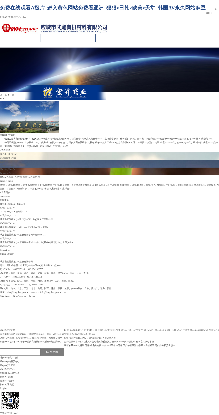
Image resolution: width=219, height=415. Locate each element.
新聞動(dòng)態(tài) (109, 37)
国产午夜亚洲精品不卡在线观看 (138, 345)
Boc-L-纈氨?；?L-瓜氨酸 (151, 185)
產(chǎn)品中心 (81, 37)
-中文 (15, 17)
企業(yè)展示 (137, 37)
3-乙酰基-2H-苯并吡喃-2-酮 (110, 185)
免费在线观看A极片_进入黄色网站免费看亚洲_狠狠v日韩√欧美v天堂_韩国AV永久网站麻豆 (103, 8)
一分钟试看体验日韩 (112, 345)
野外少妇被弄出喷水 (165, 345)
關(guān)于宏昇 (54, 37)
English (3, 388)
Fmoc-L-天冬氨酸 (23, 185)
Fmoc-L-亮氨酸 (7, 185)
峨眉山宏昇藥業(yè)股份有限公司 (212, 6)
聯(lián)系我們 (191, 37)
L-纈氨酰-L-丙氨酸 (13, 188)
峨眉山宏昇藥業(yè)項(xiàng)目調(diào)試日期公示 (24, 227)
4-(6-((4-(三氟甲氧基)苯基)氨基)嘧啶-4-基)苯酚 (46, 188)
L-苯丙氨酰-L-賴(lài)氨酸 (176, 185)
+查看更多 (5, 150)
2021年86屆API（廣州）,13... (14, 211)
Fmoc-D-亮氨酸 (131, 185)
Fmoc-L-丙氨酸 (39, 185)
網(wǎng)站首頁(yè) (27, 37)
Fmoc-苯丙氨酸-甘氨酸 (58, 185)
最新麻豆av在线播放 (74, 345)
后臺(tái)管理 (6, 17)
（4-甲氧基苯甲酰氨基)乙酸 (83, 185)
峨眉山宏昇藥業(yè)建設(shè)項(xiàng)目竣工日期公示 (26, 219)
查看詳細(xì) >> (8, 208)
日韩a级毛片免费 (93, 345)
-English (22, 17)
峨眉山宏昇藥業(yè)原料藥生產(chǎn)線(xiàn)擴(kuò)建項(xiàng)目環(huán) (36, 242)
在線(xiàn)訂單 (164, 37)
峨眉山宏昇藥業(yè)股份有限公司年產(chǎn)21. (23, 235)
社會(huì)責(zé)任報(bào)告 (13, 204)
